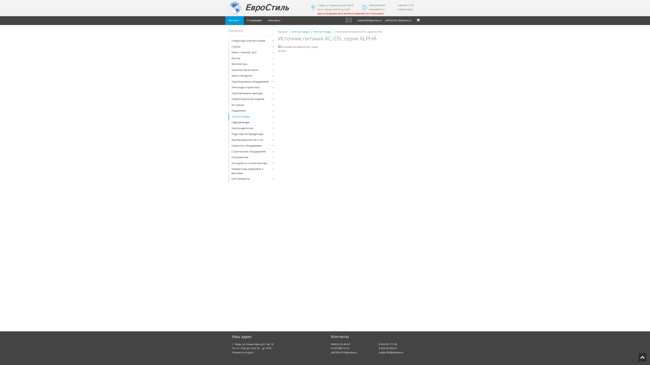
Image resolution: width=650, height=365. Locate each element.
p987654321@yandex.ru (398, 20)
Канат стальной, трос (244, 52)
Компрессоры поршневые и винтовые (247, 171)
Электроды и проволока (245, 87)
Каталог (234, 20)
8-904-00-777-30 (388, 344)
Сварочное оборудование (247, 145)
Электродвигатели (242, 128)
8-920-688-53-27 (340, 348)
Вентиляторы (239, 64)
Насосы (236, 58)
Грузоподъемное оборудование (250, 81)
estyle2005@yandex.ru (370, 20)
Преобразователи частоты (247, 139)
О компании (254, 20)
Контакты (274, 20)
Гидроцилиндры (241, 122)
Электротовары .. (323, 31)
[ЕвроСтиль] (267, 8)
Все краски (238, 104)
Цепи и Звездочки (242, 75)
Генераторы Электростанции (248, 40)
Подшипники (239, 110)
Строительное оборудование (249, 151)
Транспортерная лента (245, 69)
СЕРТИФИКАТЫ (241, 178)
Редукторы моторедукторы (247, 134)
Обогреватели (240, 157)
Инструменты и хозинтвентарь (249, 163)
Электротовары (241, 116)
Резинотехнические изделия (248, 99)
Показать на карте (243, 352)
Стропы (236, 46)
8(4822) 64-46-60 (340, 344)
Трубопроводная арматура (247, 93)
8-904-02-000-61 (388, 348)
